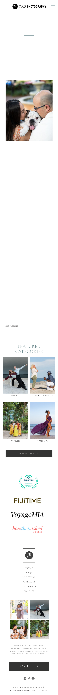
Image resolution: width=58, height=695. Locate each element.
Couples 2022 (12, 326)
